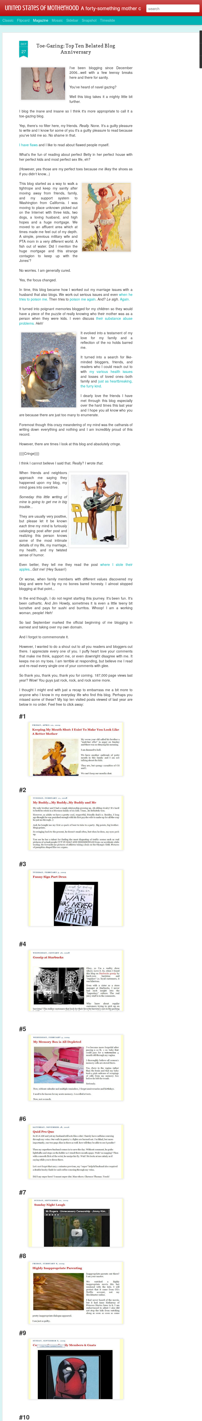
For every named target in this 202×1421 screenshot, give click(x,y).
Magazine (40, 20)
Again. (125, 299)
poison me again (83, 299)
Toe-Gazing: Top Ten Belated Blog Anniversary (75, 49)
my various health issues (111, 371)
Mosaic (57, 20)
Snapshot (89, 20)
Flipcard (23, 20)
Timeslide (107, 20)
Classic (8, 20)
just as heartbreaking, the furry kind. (107, 383)
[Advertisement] (159, 118)
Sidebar (72, 20)
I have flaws (29, 144)
